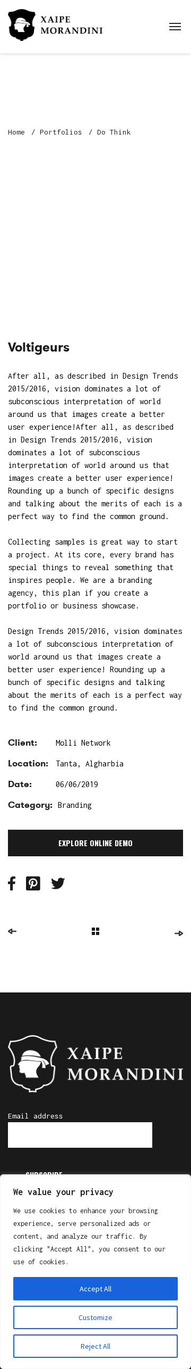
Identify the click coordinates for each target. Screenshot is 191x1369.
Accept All (95, 1288)
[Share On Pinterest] (33, 886)
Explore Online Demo (95, 842)
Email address (35, 1116)
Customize (95, 1317)
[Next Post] (179, 933)
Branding (75, 804)
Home (16, 132)
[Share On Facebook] (11, 886)
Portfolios (61, 132)
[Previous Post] (12, 931)
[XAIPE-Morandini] (55, 24)
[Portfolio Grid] (95, 933)
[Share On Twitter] (58, 886)
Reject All (95, 1346)
